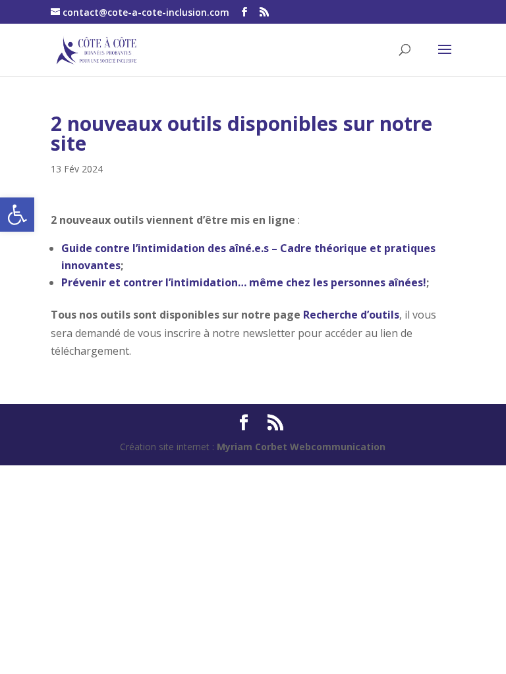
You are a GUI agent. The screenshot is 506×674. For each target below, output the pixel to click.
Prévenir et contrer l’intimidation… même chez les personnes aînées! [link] (243, 282)
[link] (17, 214)
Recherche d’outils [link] (351, 314)
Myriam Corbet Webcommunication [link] (299, 446)
